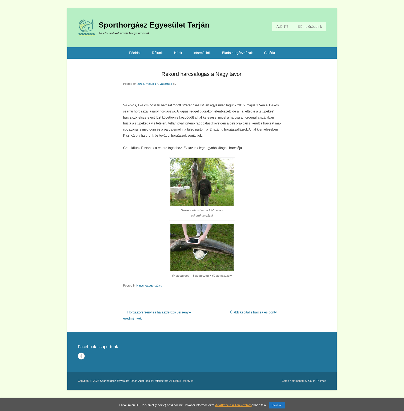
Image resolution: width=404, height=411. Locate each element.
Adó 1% (282, 26)
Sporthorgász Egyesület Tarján (154, 25)
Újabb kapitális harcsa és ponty (255, 312)
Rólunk (157, 53)
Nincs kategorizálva (149, 285)
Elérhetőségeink (310, 26)
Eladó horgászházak (237, 53)
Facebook (81, 356)
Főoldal (135, 53)
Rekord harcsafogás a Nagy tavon (202, 74)
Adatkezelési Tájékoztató (233, 405)
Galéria (269, 53)
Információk (202, 53)
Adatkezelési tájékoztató (153, 380)
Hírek (178, 53)
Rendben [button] (277, 405)
